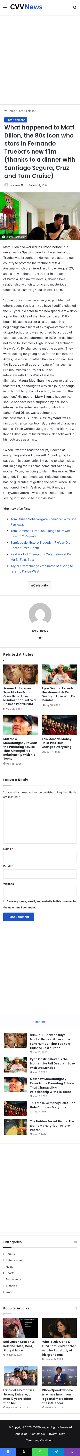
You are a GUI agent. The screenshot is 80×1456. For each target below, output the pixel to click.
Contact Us (37, 1433)
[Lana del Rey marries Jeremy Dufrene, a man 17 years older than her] (20, 1376)
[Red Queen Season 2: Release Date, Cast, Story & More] (20, 1328)
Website (8, 883)
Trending (11, 1285)
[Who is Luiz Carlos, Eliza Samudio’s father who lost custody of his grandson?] (59, 1328)
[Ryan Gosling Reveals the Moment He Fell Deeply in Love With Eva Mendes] (59, 674)
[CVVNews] (26, 7)
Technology (13, 1279)
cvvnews (15, 185)
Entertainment (26, 110)
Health (10, 1266)
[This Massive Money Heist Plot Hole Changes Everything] (59, 725)
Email (8, 866)
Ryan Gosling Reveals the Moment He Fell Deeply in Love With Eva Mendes (59, 694)
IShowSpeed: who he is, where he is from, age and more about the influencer (57, 1396)
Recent (40, 1022)
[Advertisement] (40, 59)
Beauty (10, 1253)
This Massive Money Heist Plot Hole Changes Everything (57, 743)
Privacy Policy (56, 1433)
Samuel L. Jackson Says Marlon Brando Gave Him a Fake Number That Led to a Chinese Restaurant (19, 696)
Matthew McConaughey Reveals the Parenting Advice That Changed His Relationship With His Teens (20, 749)
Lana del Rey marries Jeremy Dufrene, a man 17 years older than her (18, 1396)
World (9, 1292)
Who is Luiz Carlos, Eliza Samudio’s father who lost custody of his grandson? (59, 1348)
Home (11, 110)
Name (8, 848)
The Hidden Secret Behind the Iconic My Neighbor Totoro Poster (52, 1125)
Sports (10, 1273)
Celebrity (40, 585)
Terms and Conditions (40, 1440)
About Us (21, 1433)
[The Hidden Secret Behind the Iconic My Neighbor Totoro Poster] (15, 1127)
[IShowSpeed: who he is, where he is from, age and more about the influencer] (59, 1376)
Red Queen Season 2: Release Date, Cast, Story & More (19, 1346)
